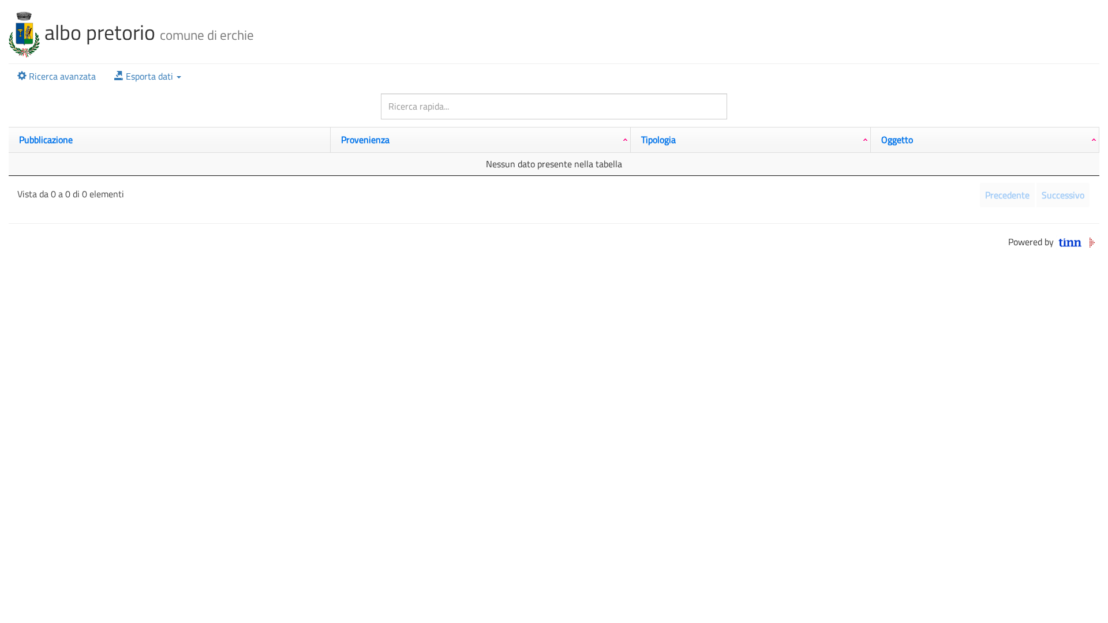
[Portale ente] (24, 32)
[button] (148, 76)
